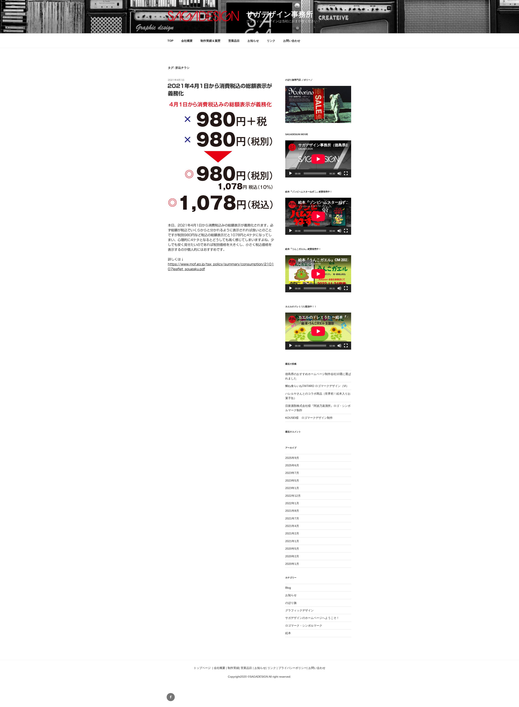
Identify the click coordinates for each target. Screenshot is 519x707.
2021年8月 (292, 510)
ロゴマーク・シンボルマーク (303, 625)
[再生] (290, 173)
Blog (288, 587)
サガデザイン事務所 (279, 14)
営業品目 (234, 40)
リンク (271, 40)
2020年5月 (292, 548)
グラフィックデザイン (299, 610)
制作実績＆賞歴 (210, 40)
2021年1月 (292, 541)
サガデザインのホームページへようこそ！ (312, 617)
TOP (170, 40)
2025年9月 (292, 457)
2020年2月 (292, 556)
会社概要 (187, 40)
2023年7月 (292, 472)
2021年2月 (292, 533)
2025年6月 (292, 465)
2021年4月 (292, 526)
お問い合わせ (291, 40)
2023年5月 (292, 480)
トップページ (202, 668)
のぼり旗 (291, 602)
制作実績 (233, 668)
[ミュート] (339, 173)
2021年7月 (292, 518)
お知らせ (253, 40)
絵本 (288, 633)
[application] (318, 158)
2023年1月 (292, 488)
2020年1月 (292, 563)
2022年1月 (292, 503)
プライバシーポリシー (292, 668)
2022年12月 (293, 495)
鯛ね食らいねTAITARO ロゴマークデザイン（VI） (317, 386)
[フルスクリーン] (346, 173)
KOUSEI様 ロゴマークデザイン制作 (309, 417)
